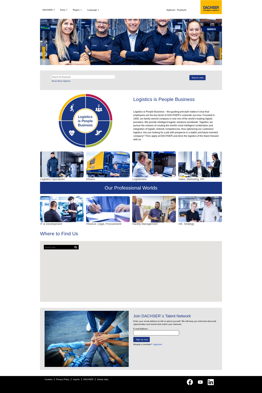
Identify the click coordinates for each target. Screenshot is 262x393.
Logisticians (139, 179)
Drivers (90, 179)
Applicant (170, 10)
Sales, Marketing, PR (191, 179)
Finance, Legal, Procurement (103, 223)
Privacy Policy (62, 379)
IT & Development (51, 223)
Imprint (76, 379)
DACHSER (88, 379)
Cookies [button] (48, 379)
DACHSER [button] (47, 10)
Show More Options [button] (61, 81)
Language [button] (92, 10)
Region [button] (76, 10)
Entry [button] (63, 10)
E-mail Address (140, 329)
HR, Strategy (186, 223)
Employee (181, 10)
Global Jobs (102, 379)
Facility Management (145, 223)
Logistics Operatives (52, 179)
